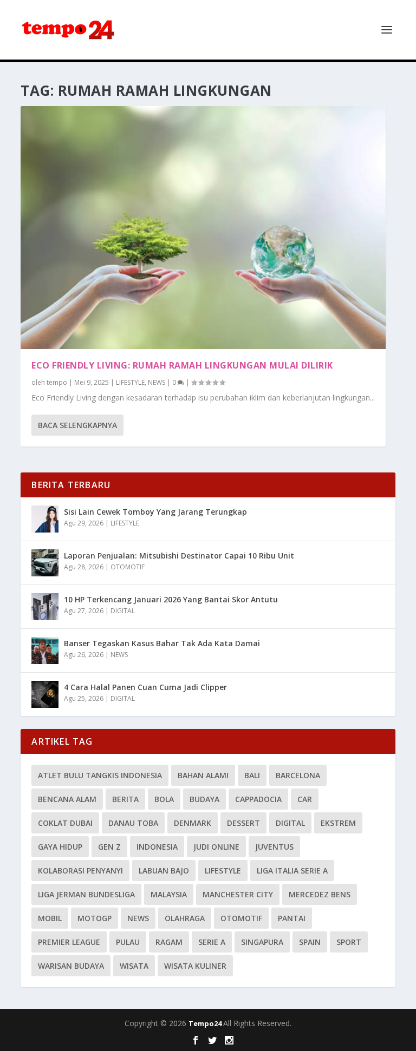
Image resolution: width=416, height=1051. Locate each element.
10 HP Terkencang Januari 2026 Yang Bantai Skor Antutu (171, 599)
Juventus (274, 847)
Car (304, 799)
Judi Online (216, 847)
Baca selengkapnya (77, 425)
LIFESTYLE (130, 382)
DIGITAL (122, 610)
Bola (164, 799)
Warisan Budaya (71, 966)
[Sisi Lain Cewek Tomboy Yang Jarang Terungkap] (44, 519)
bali (252, 775)
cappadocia (258, 799)
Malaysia (169, 894)
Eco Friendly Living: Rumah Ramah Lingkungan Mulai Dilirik (182, 365)
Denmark (192, 823)
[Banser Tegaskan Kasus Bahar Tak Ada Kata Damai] (44, 650)
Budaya (204, 799)
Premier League (69, 942)
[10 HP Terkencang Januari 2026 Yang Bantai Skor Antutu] (44, 606)
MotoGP (94, 918)
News (138, 918)
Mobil (50, 918)
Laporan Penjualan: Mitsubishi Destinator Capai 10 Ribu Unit (179, 555)
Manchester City (238, 894)
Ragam (169, 942)
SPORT (348, 942)
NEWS (156, 382)
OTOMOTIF (127, 567)
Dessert (243, 823)
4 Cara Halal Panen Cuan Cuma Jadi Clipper (145, 687)
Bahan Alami (203, 775)
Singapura (262, 942)
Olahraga (185, 918)
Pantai (292, 918)
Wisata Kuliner (195, 966)
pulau (128, 942)
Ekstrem (338, 823)
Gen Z (109, 847)
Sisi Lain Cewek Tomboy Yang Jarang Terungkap (155, 512)
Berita (125, 799)
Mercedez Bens (319, 894)
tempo (57, 382)
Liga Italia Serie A (292, 870)
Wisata (134, 966)
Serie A (211, 942)
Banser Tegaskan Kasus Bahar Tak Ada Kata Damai (162, 643)
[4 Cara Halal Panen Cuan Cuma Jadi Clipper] (44, 694)
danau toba (133, 823)
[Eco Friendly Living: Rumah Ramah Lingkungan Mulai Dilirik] (203, 227)
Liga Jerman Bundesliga (86, 894)
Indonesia (157, 847)
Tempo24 (205, 1023)
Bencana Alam (67, 799)
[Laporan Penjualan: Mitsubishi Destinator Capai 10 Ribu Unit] (44, 562)
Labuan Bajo (164, 870)
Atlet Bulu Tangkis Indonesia (100, 775)
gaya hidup (60, 847)
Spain (310, 942)
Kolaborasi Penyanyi (80, 870)
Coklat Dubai (65, 823)
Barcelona (298, 775)
